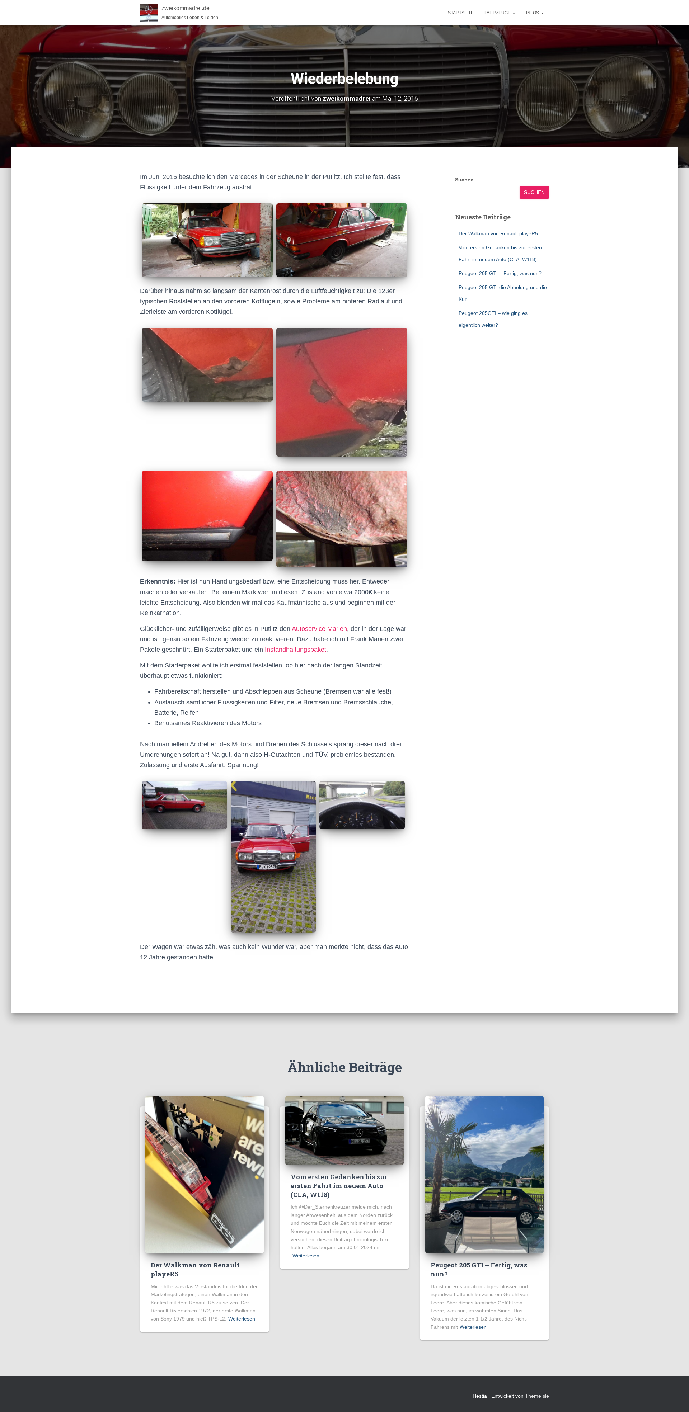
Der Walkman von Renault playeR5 (498, 233)
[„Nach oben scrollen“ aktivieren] (675, 1398)
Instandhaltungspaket (295, 649)
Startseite (461, 12)
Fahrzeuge (498, 12)
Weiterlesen (241, 1319)
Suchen (464, 180)
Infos (533, 12)
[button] (513, 12)
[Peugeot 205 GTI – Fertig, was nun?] (484, 1174)
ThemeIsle (537, 1396)
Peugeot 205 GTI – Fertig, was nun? (500, 273)
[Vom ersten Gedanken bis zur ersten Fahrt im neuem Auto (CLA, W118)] (344, 1130)
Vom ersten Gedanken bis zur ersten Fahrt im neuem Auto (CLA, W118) (339, 1185)
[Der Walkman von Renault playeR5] (204, 1174)
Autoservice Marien (319, 628)
